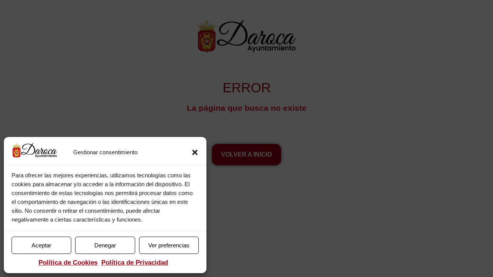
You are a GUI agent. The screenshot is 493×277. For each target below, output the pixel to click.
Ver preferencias (168, 245)
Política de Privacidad (134, 262)
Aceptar (41, 245)
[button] (195, 152)
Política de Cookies (68, 262)
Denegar (105, 245)
